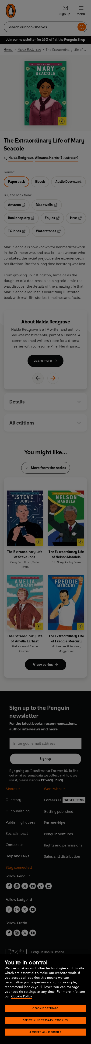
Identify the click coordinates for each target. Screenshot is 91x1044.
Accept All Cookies (45, 1032)
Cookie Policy (21, 996)
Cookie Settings (45, 1008)
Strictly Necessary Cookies (45, 1020)
